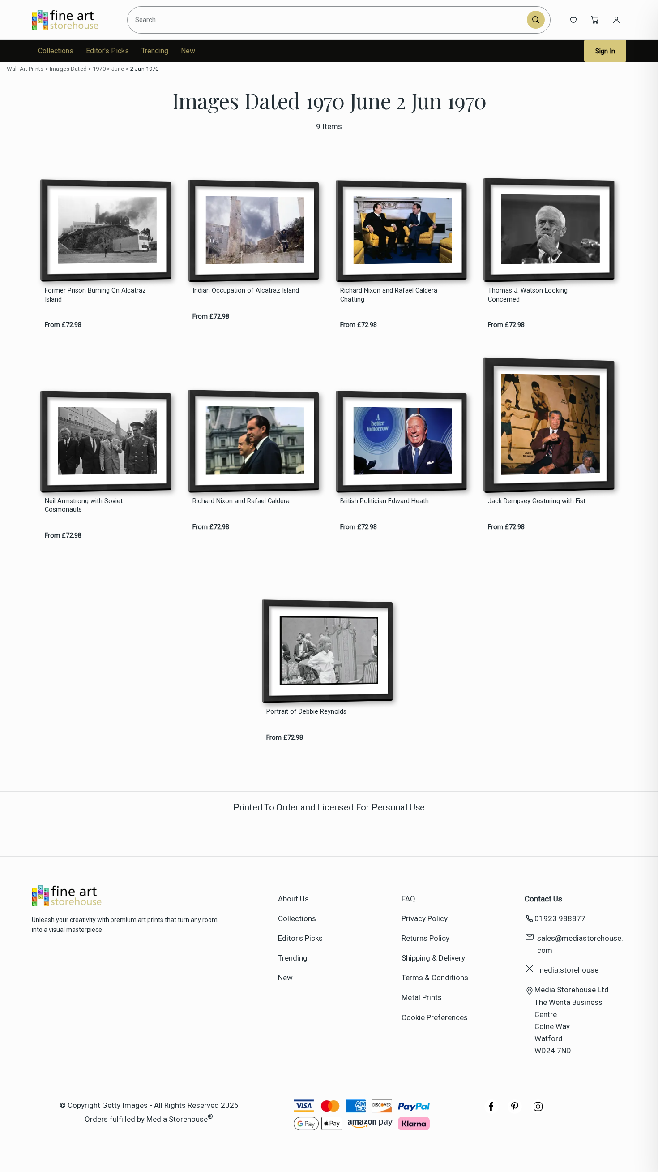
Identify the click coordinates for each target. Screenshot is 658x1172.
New (188, 51)
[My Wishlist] (573, 20)
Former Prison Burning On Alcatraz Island (95, 295)
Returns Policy (425, 938)
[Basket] (595, 20)
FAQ (408, 898)
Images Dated (68, 68)
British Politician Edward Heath (384, 501)
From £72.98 (63, 325)
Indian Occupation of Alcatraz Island (245, 290)
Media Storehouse (177, 1118)
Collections (55, 51)
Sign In (605, 51)
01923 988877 (559, 918)
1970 (99, 68)
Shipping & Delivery (433, 957)
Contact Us (543, 898)
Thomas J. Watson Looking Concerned (528, 295)
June (117, 68)
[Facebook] (491, 1111)
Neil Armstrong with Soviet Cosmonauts (84, 505)
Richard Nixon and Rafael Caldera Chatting (388, 295)
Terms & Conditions (435, 977)
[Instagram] (538, 1111)
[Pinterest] (515, 1111)
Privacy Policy (425, 918)
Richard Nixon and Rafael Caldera (241, 501)
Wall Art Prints (25, 68)
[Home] (73, 20)
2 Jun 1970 (144, 68)
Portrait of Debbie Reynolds (306, 711)
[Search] (536, 20)
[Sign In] (616, 20)
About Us (293, 898)
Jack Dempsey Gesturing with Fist (536, 501)
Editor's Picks (107, 51)
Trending (154, 51)
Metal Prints (422, 997)
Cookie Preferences (435, 1017)
